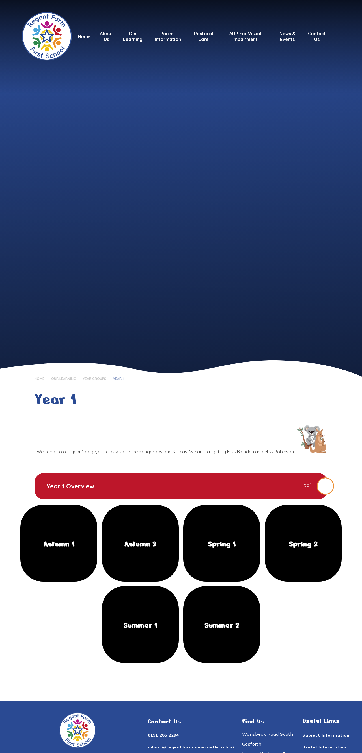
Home (39, 379)
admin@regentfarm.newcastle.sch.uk (191, 747)
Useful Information (324, 747)
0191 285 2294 (163, 735)
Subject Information (326, 735)
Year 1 (118, 379)
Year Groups (94, 379)
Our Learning (63, 379)
